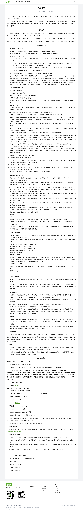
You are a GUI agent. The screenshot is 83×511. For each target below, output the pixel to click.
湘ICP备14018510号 (65, 505)
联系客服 (56, 488)
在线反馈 (56, 490)
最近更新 (44, 486)
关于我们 (56, 486)
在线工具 (13, 2)
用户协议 (71, 505)
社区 (43, 490)
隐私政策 (17, 385)
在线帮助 (44, 488)
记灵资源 (29, 2)
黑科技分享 (23, 2)
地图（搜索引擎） (58, 492)
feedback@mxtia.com (9, 509)
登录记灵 (76, 2)
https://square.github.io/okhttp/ (14, 431)
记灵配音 (18, 2)
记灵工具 (12, 505)
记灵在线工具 (32, 486)
